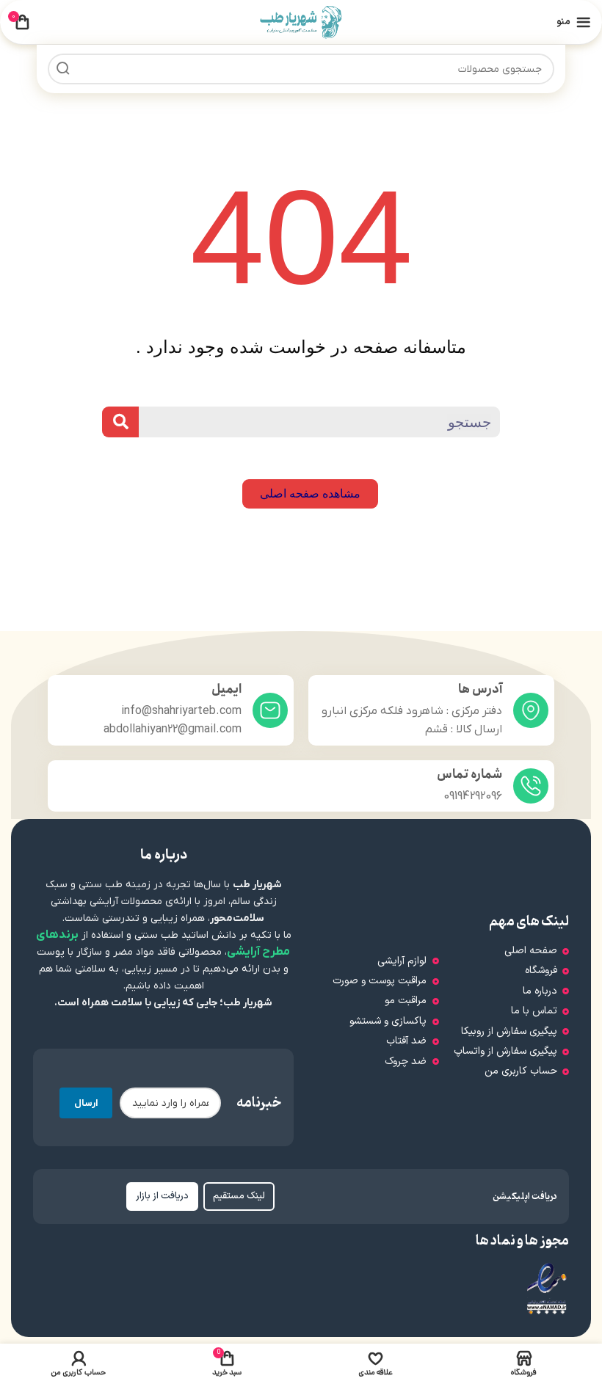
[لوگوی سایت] (301, 21)
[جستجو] (63, 69)
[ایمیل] (270, 710)
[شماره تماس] (530, 786)
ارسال (86, 1103)
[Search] (120, 422)
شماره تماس (469, 774)
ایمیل (226, 689)
